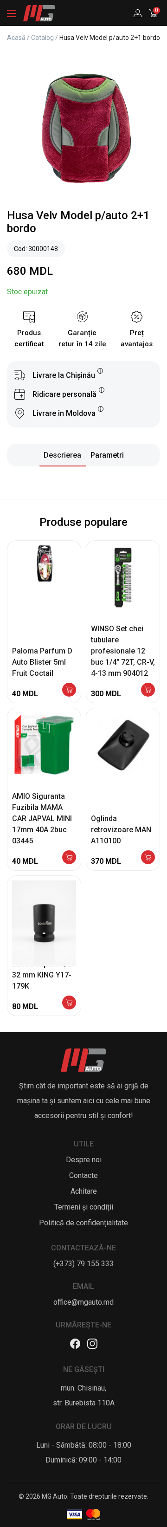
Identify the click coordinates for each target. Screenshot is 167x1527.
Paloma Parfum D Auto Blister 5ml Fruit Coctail (42, 662)
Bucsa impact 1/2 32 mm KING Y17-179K (41, 974)
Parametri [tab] (107, 455)
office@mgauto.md (83, 1302)
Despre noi (84, 1159)
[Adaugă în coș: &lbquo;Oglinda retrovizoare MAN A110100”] (148, 858)
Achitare (84, 1191)
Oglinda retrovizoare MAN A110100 (121, 829)
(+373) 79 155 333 (83, 1263)
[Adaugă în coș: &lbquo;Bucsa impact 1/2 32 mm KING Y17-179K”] (69, 1003)
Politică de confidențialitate (83, 1222)
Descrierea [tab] (62, 455)
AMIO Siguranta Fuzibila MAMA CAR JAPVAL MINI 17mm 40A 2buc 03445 (42, 818)
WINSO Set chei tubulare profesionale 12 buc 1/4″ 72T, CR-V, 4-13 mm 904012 (123, 651)
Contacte (83, 1175)
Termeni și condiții (83, 1207)
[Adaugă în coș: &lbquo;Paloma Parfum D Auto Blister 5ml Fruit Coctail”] (69, 690)
